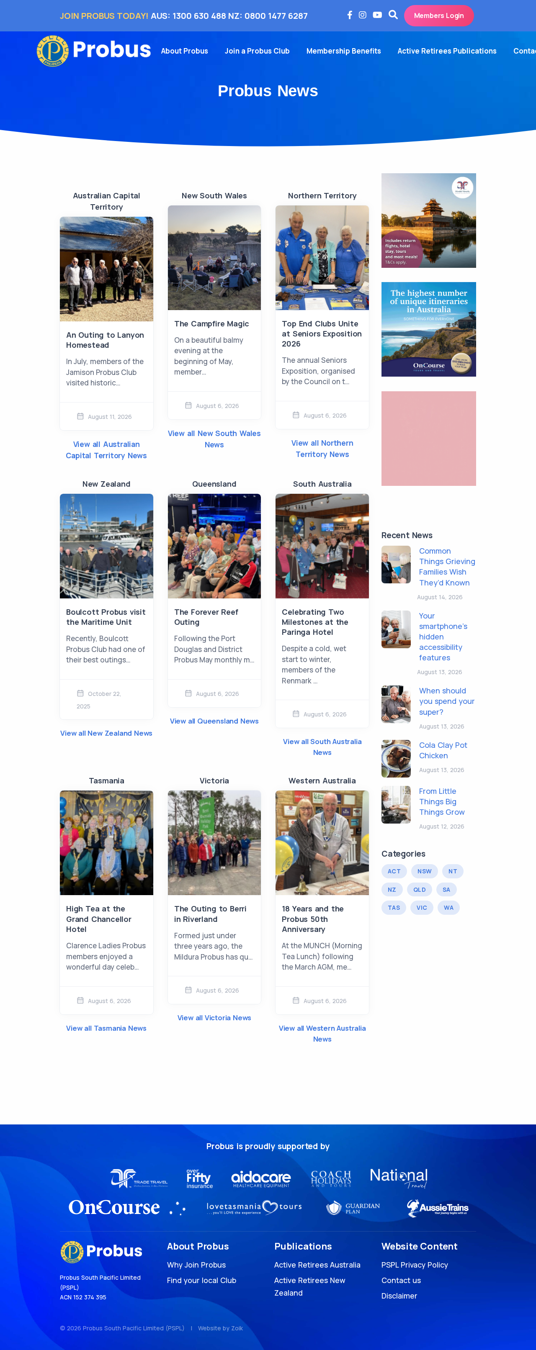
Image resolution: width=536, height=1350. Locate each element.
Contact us (401, 1280)
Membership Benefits (344, 51)
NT (452, 871)
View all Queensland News (214, 721)
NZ (392, 889)
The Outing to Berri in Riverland (210, 913)
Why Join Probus (196, 1265)
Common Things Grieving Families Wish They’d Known (447, 567)
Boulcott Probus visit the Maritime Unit (106, 617)
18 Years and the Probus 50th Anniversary (313, 918)
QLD (419, 889)
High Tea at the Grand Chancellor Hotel (98, 918)
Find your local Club (201, 1280)
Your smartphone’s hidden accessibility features (443, 637)
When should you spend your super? (447, 700)
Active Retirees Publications (447, 51)
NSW (424, 871)
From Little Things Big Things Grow (442, 801)
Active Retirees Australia (317, 1265)
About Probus (184, 51)
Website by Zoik (220, 1328)
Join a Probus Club (257, 51)
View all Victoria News (215, 1017)
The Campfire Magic (211, 323)
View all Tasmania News (106, 1028)
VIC (422, 907)
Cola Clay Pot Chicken (443, 750)
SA (447, 889)
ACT (394, 871)
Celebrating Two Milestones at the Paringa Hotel (315, 622)
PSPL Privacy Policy (414, 1265)
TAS (394, 907)
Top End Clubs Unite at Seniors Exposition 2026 (322, 333)
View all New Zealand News (106, 733)
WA (449, 907)
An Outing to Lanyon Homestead (105, 340)
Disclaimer (399, 1296)
